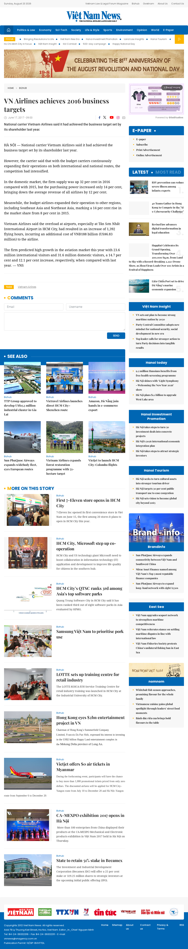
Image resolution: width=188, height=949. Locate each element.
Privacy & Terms (162, 926)
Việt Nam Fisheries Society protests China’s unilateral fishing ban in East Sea (157, 648)
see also (17, 356)
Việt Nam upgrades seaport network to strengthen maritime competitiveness (157, 619)
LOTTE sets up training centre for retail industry (87, 677)
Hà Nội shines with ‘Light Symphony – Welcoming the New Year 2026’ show (157, 385)
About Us (163, 3)
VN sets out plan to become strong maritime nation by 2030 (156, 317)
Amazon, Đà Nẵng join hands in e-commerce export (103, 405)
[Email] (123, 117)
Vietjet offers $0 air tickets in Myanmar (83, 766)
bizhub (23, 88)
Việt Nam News (94, 16)
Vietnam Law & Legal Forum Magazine (106, 3)
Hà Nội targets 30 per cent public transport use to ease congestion (155, 491)
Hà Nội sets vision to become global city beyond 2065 (156, 500)
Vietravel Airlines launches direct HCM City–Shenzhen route (64, 405)
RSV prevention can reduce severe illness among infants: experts (168, 186)
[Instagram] (118, 117)
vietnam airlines (27, 286)
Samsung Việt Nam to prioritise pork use (90, 634)
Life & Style (92, 30)
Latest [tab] (141, 172)
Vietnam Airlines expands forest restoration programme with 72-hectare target (63, 466)
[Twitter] (104, 117)
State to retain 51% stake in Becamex (89, 860)
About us (129, 926)
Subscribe (142, 144)
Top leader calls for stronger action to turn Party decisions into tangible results (158, 343)
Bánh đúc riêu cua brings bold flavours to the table (153, 720)
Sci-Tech (61, 30)
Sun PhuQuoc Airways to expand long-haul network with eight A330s (157, 586)
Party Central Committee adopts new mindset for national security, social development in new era (157, 329)
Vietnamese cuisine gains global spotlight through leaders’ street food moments (158, 708)
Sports (107, 30)
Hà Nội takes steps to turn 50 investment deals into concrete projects (154, 431)
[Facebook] (99, 117)
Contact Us (177, 3)
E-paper (142, 130)
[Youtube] (111, 117)
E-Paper (168, 30)
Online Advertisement (149, 155)
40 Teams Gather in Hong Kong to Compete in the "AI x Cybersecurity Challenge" (168, 207)
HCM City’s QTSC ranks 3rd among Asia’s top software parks (89, 590)
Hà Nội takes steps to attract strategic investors (157, 453)
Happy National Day (124, 43)
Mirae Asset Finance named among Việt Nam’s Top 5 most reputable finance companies (156, 574)
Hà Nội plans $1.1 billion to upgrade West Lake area (156, 397)
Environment (124, 30)
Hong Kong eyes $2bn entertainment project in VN (90, 720)
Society (76, 30)
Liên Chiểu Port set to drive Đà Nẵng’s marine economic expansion (168, 285)
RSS (182, 925)
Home (11, 88)
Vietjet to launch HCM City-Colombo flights (103, 462)
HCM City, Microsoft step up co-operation (86, 545)
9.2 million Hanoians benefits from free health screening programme (156, 373)
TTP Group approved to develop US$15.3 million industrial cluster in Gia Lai (20, 407)
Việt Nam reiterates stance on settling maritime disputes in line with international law (158, 634)
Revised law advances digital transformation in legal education (166, 228)
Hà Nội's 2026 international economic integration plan (158, 443)
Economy (45, 30)
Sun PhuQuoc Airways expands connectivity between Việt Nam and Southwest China (156, 559)
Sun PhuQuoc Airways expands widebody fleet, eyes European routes (20, 464)
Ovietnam (148, 3)
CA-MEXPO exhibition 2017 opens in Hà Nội (90, 818)
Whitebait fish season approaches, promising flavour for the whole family (156, 694)
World (155, 30)
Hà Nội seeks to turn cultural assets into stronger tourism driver (156, 481)
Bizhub (135, 3)
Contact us (145, 926)
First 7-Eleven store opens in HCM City (88, 502)
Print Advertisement (148, 150)
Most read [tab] (168, 172)
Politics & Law (26, 30)
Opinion (142, 30)
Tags (9, 287)
